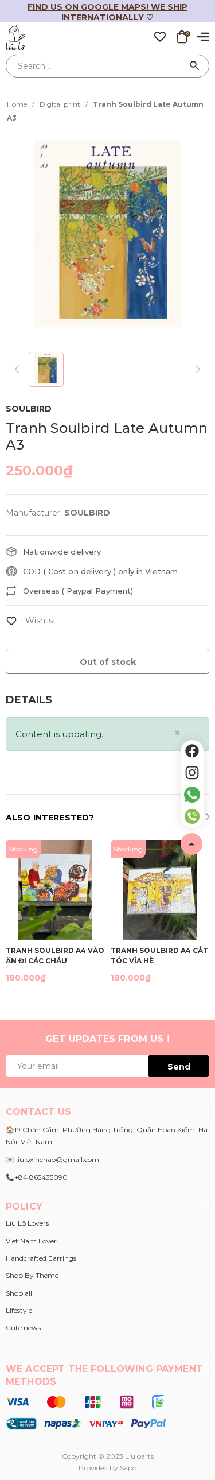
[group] (107, 239)
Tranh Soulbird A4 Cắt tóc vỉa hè (159, 955)
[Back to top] (191, 844)
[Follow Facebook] (192, 751)
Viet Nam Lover (31, 1241)
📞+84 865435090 (37, 1177)
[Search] (195, 66)
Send (178, 1066)
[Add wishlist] (31, 620)
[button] (207, 818)
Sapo (128, 1467)
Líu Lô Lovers (27, 1223)
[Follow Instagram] (192, 773)
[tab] (29, 700)
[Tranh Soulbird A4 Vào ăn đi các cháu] (55, 890)
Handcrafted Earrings (41, 1258)
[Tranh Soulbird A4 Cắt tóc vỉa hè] (160, 890)
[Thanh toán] (86, 1412)
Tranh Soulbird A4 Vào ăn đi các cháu (55, 955)
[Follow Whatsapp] (192, 794)
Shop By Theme (32, 1275)
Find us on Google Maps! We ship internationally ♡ (107, 12)
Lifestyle (19, 1310)
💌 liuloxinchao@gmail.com (52, 1159)
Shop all (19, 1293)
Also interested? (50, 817)
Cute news (23, 1327)
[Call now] (192, 816)
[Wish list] (160, 36)
